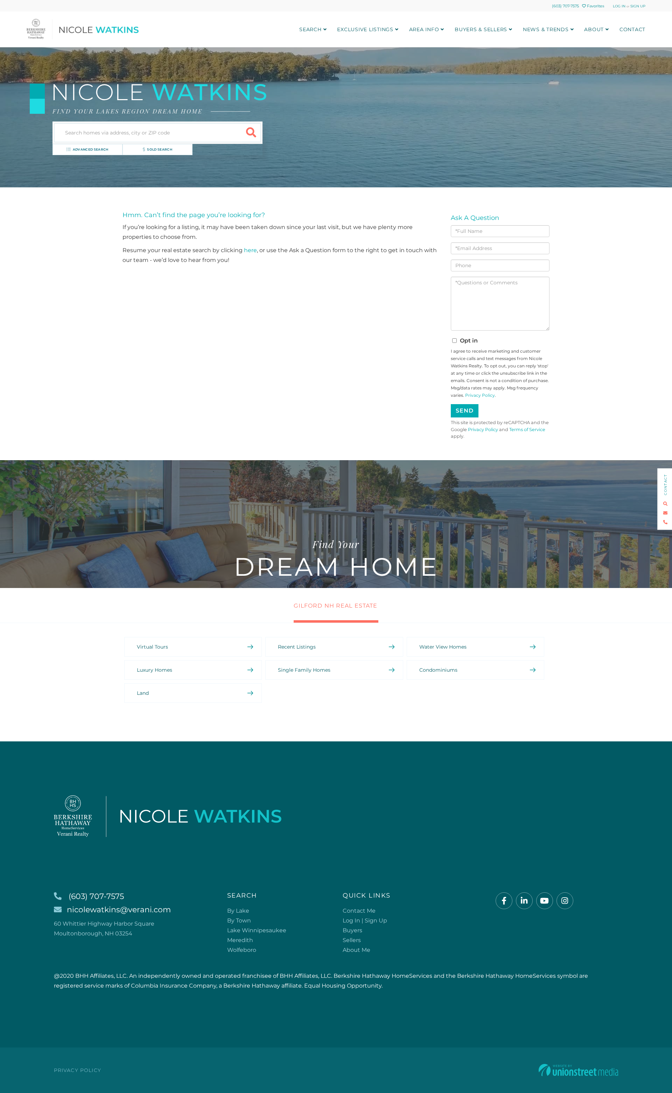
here (250, 250)
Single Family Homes (304, 670)
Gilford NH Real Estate (335, 605)
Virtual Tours (152, 647)
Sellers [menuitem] (352, 940)
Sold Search (159, 149)
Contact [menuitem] (632, 29)
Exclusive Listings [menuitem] (365, 29)
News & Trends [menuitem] (546, 29)
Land (143, 693)
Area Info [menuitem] (424, 29)
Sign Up (637, 6)
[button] (251, 132)
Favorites (595, 6)
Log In (619, 6)
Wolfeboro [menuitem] (241, 950)
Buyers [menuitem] (352, 930)
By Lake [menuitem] (238, 910)
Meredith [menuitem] (240, 940)
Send (465, 410)
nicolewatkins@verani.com (119, 909)
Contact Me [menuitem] (359, 910)
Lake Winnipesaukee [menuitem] (256, 930)
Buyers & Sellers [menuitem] (481, 29)
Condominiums (438, 670)
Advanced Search (90, 149)
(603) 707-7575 (565, 6)
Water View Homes (443, 647)
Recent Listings (297, 647)
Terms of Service (527, 429)
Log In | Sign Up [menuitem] (365, 920)
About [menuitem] (594, 29)
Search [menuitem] (310, 29)
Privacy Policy (480, 395)
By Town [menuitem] (239, 920)
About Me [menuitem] (356, 950)
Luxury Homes (154, 670)
